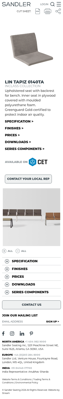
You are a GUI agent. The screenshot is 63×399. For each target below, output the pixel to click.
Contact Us (31, 304)
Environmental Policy (26, 382)
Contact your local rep (28, 179)
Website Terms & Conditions (16, 379)
